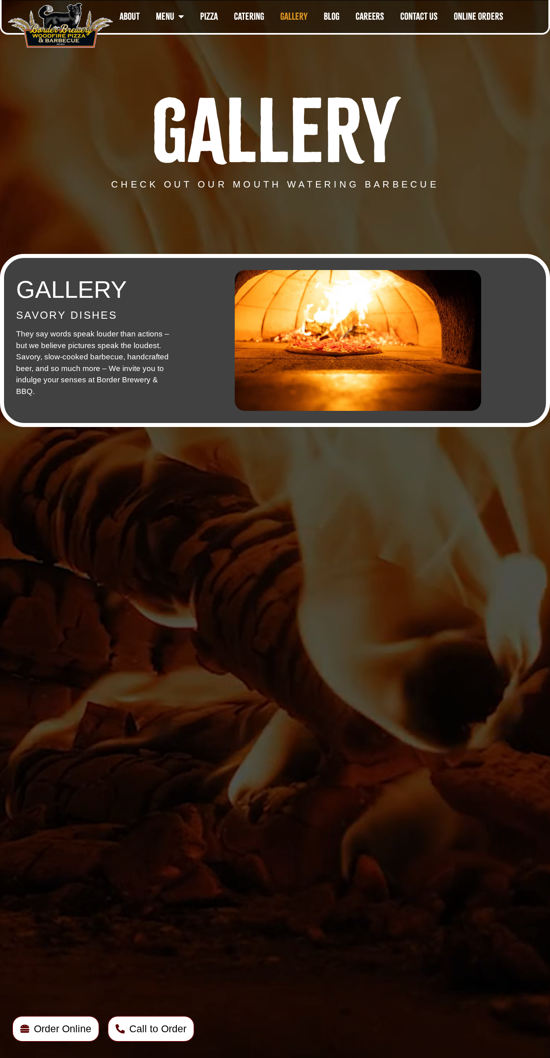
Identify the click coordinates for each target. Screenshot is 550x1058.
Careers (370, 16)
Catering (249, 16)
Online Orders (478, 16)
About (130, 16)
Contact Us (419, 16)
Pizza (209, 16)
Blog (331, 16)
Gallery (294, 16)
